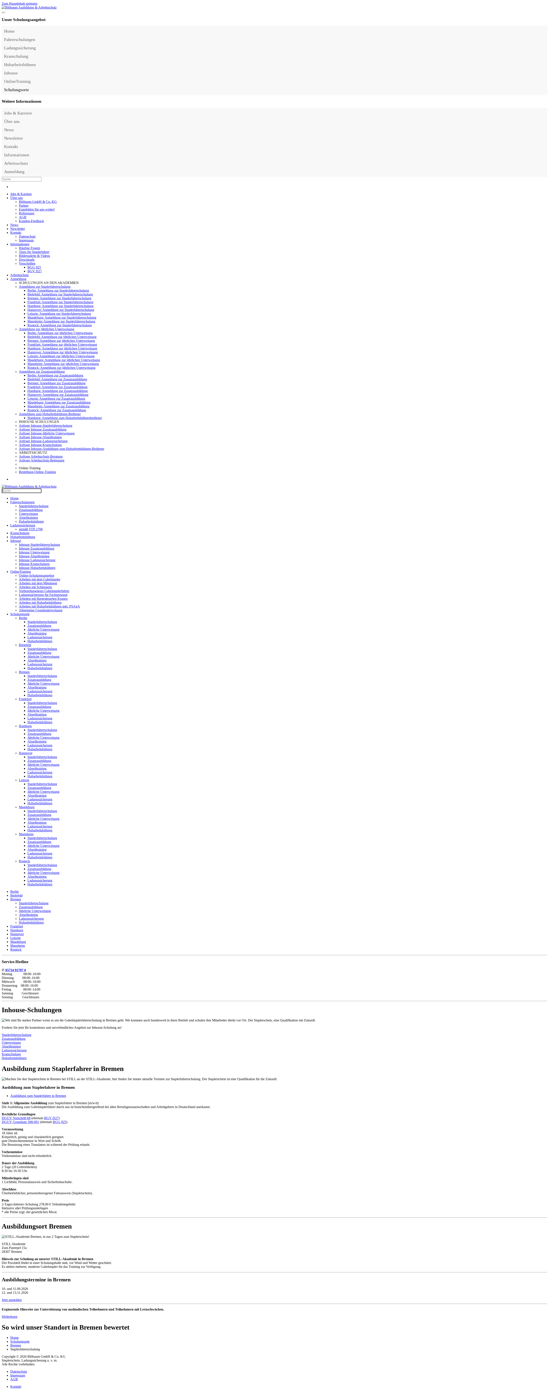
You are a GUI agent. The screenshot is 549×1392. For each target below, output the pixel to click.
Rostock (24, 861)
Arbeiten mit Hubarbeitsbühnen (40, 602)
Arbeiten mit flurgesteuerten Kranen (43, 598)
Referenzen (26, 213)
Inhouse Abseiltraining (34, 556)
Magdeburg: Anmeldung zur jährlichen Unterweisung (63, 360)
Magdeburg (27, 807)
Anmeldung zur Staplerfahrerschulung (45, 286)
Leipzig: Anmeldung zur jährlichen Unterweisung (61, 356)
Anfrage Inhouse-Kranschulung (40, 445)
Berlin (23, 618)
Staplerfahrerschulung (33, 506)
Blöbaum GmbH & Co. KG (38, 202)
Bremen (24, 672)
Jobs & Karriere (18, 113)
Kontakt (11, 146)
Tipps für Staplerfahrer (34, 252)
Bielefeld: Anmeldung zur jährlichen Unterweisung (62, 337)
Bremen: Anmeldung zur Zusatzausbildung (56, 383)
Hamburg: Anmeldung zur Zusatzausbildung (57, 391)
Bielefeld (25, 645)
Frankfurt (25, 699)
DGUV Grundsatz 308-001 (20, 1122)
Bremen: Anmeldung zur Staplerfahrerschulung (59, 298)
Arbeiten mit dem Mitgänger (38, 583)
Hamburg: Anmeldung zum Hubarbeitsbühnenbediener (64, 418)
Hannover (25, 753)
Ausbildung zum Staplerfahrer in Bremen (38, 1096)
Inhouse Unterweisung (34, 552)
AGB (22, 217)
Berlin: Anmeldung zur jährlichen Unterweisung (60, 333)
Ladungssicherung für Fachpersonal (43, 595)
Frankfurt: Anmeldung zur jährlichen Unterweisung (62, 344)
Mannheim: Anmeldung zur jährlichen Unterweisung (63, 364)
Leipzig (24, 780)
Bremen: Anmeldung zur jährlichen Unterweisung (61, 340)
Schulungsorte (16, 89)
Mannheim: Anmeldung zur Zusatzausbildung (58, 406)
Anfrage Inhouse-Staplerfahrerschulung (45, 425)
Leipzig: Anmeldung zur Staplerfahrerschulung (59, 313)
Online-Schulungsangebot (36, 575)
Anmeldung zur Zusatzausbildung (42, 371)
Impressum (26, 240)
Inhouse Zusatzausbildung (36, 548)
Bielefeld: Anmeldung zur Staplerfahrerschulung (60, 294)
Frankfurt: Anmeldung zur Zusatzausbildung (57, 387)
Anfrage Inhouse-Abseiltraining (40, 437)
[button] (543, 39)
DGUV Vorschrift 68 (16, 1118)
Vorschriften (27, 263)
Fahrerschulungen (19, 39)
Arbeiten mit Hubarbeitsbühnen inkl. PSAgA (49, 606)
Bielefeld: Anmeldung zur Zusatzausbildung (57, 379)
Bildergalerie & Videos (34, 256)
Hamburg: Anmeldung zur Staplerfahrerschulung (60, 306)
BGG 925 (34, 267)
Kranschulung (16, 56)
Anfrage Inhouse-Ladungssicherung (43, 441)
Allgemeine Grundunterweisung (40, 610)
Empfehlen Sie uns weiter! (37, 209)
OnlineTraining (17, 81)
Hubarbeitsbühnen (20, 64)
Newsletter (13, 138)
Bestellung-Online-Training (37, 472)
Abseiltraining (28, 517)
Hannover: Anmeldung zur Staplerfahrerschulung (60, 310)
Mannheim (26, 834)
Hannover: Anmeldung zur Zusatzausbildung (57, 395)
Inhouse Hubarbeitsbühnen (37, 568)
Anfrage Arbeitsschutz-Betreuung (41, 460)
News (9, 129)
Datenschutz (27, 236)
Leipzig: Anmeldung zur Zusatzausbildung (56, 398)
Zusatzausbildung (31, 510)
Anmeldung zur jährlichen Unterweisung (46, 329)
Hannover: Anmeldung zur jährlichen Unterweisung (62, 352)
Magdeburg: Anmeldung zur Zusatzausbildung (58, 402)
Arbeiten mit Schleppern (35, 587)
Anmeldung (14, 171)
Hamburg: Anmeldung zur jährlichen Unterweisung (62, 348)
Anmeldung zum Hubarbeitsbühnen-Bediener (50, 414)
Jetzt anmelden (12, 1300)
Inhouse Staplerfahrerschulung (39, 544)
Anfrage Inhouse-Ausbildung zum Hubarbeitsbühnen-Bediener (61, 449)
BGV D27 (34, 271)
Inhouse (11, 73)
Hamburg (25, 726)
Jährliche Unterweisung (43, 629)
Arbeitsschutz (16, 163)
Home (9, 31)
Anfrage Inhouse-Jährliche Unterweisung (47, 433)
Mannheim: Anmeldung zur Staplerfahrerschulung (61, 321)
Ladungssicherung (20, 47)
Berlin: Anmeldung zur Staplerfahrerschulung (58, 290)
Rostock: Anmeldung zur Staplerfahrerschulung (59, 325)
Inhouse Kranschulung (34, 564)
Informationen (16, 154)
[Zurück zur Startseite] (29, 7)
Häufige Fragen (29, 248)
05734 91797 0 (15, 970)
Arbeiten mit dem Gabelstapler (39, 579)
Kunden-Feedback (31, 221)
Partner (24, 205)
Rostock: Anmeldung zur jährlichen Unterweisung (61, 367)
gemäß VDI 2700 (31, 529)
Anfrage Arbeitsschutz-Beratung (41, 456)
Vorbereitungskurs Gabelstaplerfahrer (44, 591)
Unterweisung (28, 514)
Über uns (12, 121)
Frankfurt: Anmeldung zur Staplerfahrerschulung (60, 302)
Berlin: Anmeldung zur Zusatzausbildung (55, 375)
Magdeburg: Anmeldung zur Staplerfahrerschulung (61, 317)
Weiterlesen (9, 1316)
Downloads (27, 259)
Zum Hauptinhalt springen (19, 3)
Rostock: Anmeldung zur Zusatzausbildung (56, 410)
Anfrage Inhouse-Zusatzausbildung (42, 429)
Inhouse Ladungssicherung (37, 560)
